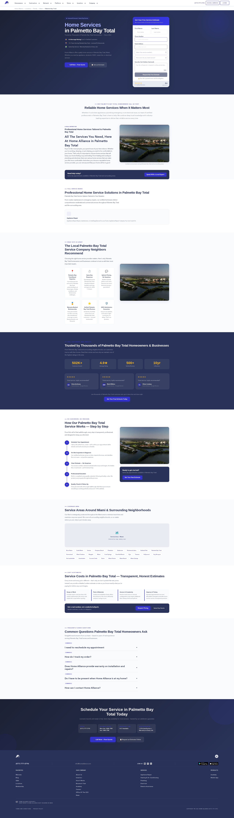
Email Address (139, 44)
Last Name (155, 28)
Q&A (17, 780)
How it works (80, 780)
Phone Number (139, 36)
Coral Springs (108, 554)
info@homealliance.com (83, 764)
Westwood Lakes (131, 550)
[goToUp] (216, 756)
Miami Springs (134, 558)
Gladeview (120, 550)
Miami (98, 554)
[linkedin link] (151, 764)
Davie (102, 558)
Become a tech (81, 783)
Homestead (69, 554)
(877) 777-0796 (200, 3)
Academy (79, 786)
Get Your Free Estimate (132, 477)
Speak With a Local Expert (155, 174)
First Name (138, 28)
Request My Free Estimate (151, 74)
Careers (78, 789)
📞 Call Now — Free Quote (76, 65)
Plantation (110, 550)
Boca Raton (69, 550)
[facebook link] (145, 764)
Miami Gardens (81, 554)
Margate (91, 554)
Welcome (19, 775)
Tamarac (137, 554)
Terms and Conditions (23, 808)
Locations (19, 783)
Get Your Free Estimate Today (117, 399)
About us (79, 775)
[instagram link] (148, 764)
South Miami (79, 550)
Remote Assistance (147, 786)
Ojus (129, 554)
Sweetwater (82, 558)
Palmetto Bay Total (156, 550)
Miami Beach (123, 558)
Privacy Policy (38, 808)
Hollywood (146, 554)
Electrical (144, 783)
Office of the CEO (82, 792)
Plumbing (144, 780)
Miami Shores (112, 558)
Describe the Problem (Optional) (144, 62)
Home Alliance (19, 8)
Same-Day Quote (159, 608)
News (78, 795)
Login (225, 3)
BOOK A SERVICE (212, 3)
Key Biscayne (157, 554)
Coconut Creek (93, 558)
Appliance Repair (146, 775)
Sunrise (89, 550)
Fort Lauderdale (70, 558)
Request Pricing (143, 608)
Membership (20, 786)
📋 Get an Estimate (97, 65)
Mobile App (214, 777)
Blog (17, 777)
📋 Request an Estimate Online (130, 739)
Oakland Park (143, 550)
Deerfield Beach (120, 554)
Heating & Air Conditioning (149, 777)
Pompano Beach (99, 550)
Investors (79, 777)
